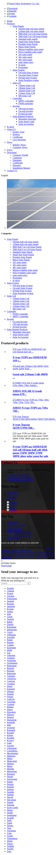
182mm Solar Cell (26, 90)
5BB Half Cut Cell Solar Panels (32, 36)
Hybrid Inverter (20, 327)
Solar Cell (11, 296)
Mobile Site (25, 550)
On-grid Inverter (20, 321)
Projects (16, 134)
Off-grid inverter (25, 108)
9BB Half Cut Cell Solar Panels (32, 34)
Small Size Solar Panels (29, 41)
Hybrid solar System (27, 78)
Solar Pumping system (28, 80)
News (9, 142)
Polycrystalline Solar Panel (19, 535)
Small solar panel (14, 530)
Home (9, 21)
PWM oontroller (25, 103)
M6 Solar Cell (24, 96)
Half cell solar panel (16, 525)
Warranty (17, 165)
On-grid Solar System (28, 75)
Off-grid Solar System (28, 72)
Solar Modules (41, 555)
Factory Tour (18, 132)
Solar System (19, 70)
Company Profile (20, 155)
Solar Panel (12, 492)
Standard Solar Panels (22, 252)
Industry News (19, 145)
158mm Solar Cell (26, 88)
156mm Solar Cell (26, 85)
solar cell (17, 83)
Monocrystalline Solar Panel (19, 533)
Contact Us (12, 170)
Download (12, 152)
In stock (22, 65)
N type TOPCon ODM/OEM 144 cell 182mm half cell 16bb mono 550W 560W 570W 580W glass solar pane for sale (30, 451)
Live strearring (19, 139)
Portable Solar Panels (28, 44)
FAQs (9, 150)
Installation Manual (21, 168)
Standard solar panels (28, 39)
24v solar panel (25, 54)
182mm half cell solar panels (31, 29)
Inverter (16, 106)
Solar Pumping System (23, 293)
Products (11, 23)
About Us (11, 129)
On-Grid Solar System (33, 553)
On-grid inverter (25, 111)
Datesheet (17, 160)
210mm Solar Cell (26, 93)
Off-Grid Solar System (11, 553)
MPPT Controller (20, 316)
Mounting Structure (27, 119)
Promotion (23, 67)
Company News (20, 147)
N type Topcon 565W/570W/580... (24, 426)
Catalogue (17, 157)
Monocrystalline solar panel (30, 49)
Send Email (6, 565)
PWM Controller (20, 314)
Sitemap (14, 550)
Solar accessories (26, 124)
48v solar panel (25, 59)
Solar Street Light (26, 121)
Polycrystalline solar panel (30, 52)
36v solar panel (25, 57)
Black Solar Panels (26, 47)
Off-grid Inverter (20, 324)
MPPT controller (26, 101)
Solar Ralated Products (23, 116)
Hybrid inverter (25, 114)
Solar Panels (18, 26)
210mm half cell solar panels (31, 31)
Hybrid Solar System (22, 291)
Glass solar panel (14, 527)
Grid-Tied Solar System (23, 555)
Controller (17, 98)
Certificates (18, 137)
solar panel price (25, 62)
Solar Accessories (21, 337)
